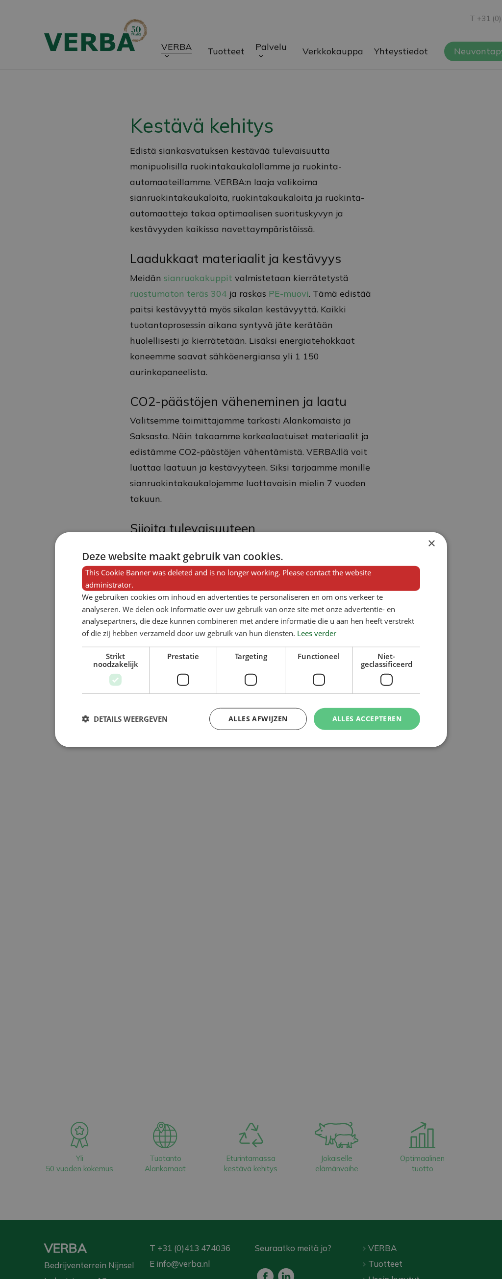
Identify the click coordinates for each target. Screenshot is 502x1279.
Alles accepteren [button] (367, 718)
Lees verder (316, 633)
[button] (125, 718)
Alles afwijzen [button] (258, 718)
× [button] (431, 543)
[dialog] (251, 639)
